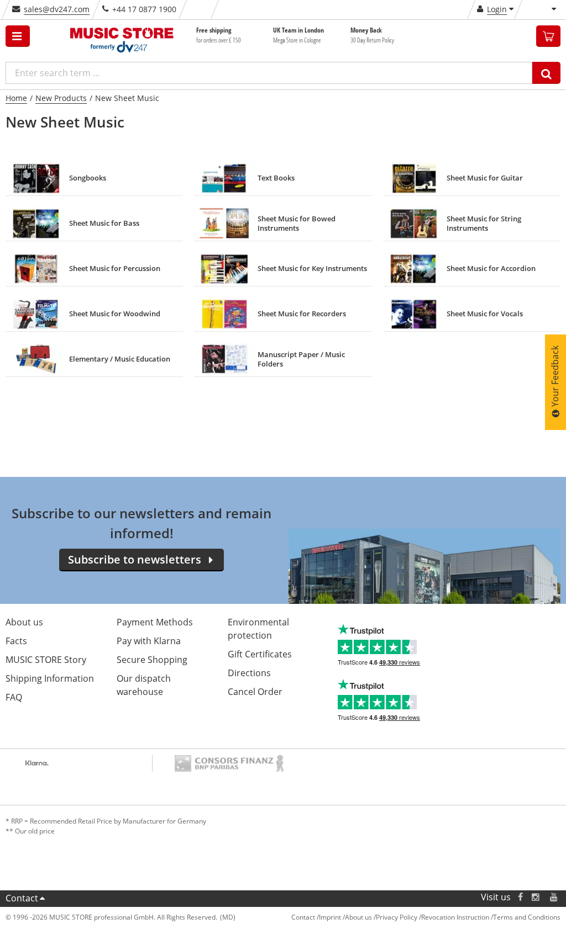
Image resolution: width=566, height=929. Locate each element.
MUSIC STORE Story (46, 660)
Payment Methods (155, 622)
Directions (249, 673)
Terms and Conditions (526, 917)
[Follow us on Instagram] (536, 897)
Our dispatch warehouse (144, 685)
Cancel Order (255, 692)
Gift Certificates (260, 654)
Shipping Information (50, 678)
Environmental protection (258, 628)
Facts (16, 641)
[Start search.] (546, 73)
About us (24, 622)
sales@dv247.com (57, 9)
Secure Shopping (152, 660)
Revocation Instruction (455, 917)
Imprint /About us (345, 917)
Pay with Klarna (149, 641)
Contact (22, 898)
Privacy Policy (396, 917)
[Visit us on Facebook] (520, 897)
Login (497, 9)
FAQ (14, 697)
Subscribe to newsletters (134, 559)
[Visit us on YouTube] (554, 897)
